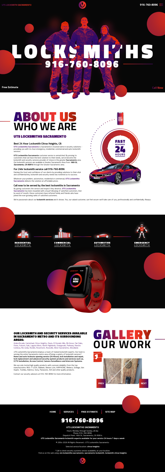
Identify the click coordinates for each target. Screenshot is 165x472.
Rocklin (32, 347)
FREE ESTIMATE (89, 411)
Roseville (49, 347)
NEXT (144, 383)
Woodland (74, 347)
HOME (53, 411)
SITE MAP (110, 411)
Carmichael (30, 343)
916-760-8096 (149, 4)
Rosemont (40, 347)
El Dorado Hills (59, 343)
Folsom (22, 345)
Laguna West (36, 345)
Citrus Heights (41, 343)
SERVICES (69, 411)
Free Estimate (10, 87)
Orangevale (61, 345)
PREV (101, 383)
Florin (16, 345)
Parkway (70, 345)
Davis (50, 343)
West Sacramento (61, 347)
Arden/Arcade (19, 343)
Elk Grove (70, 343)
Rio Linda (25, 347)
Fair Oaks (78, 343)
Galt (28, 345)
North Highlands (49, 345)
